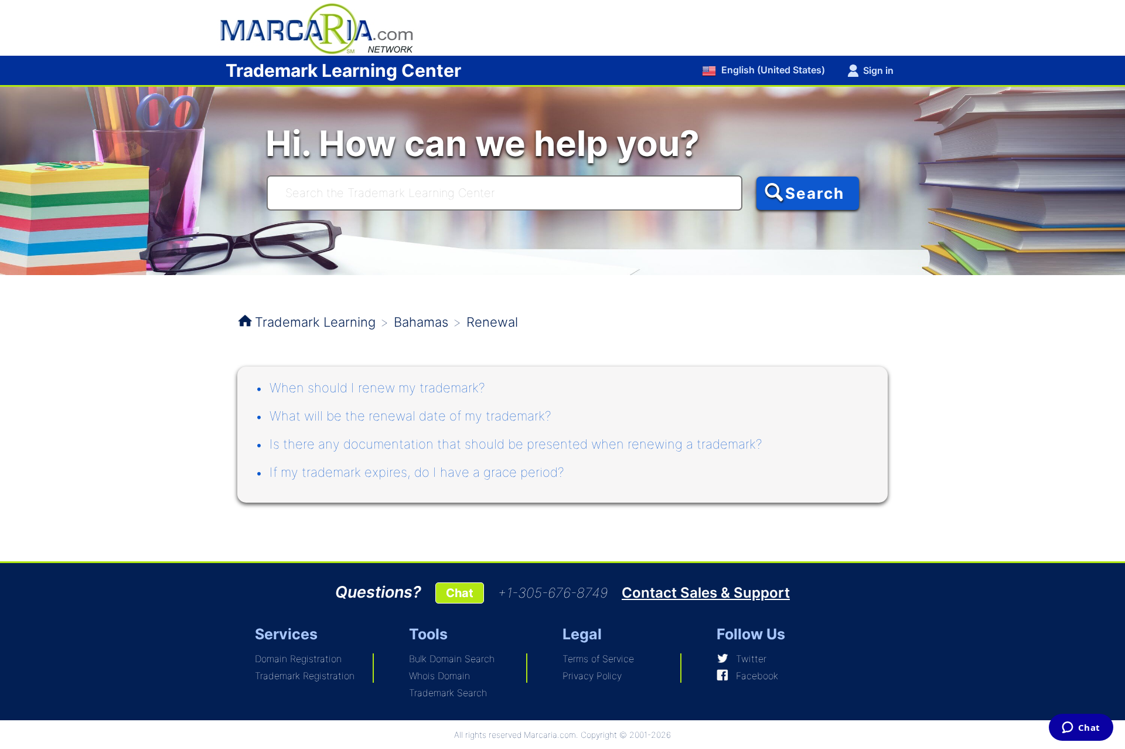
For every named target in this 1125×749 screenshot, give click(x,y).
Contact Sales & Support (706, 592)
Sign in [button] (878, 70)
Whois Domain (439, 676)
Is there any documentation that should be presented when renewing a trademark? (516, 444)
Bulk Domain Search (452, 659)
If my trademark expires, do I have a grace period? (417, 472)
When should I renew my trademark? (377, 387)
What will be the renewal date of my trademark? (410, 415)
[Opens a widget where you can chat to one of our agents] (1080, 728)
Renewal (492, 322)
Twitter (751, 659)
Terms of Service (598, 659)
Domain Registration (298, 659)
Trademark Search (448, 693)
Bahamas (421, 322)
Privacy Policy (592, 676)
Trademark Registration (304, 676)
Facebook (757, 676)
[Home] (322, 27)
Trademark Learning (315, 322)
